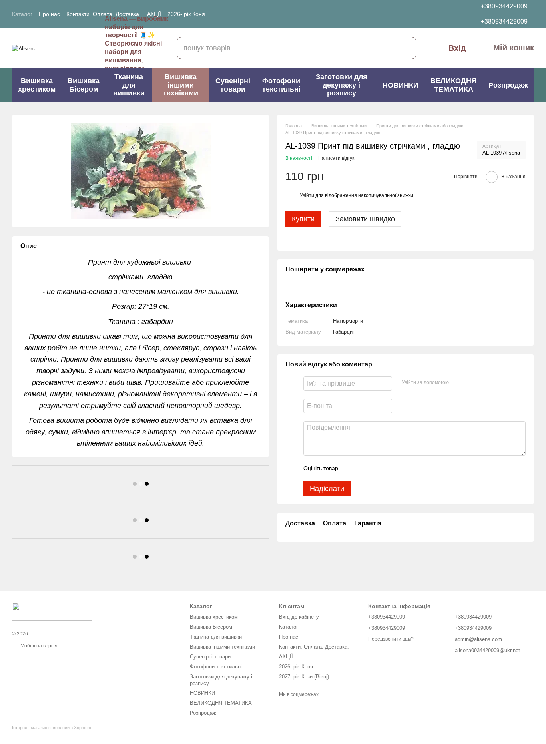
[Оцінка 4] (389, 468)
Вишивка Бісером (84, 85)
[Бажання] (424, 14)
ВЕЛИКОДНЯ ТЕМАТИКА (453, 85)
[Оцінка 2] (364, 468)
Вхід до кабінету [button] (299, 617)
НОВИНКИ (400, 85)
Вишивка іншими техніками (180, 85)
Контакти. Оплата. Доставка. (103, 14)
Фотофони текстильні (281, 85)
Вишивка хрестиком (37, 85)
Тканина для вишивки (129, 85)
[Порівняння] (442, 14)
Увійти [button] (307, 195)
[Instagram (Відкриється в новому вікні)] (272, 14)
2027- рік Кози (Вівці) (304, 677)
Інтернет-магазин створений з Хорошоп (52, 727)
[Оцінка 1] (351, 468)
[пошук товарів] (405, 48)
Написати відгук (336, 158)
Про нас (49, 14)
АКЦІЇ (154, 14)
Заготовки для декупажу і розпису (341, 85)
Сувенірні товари (232, 85)
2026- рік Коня (186, 14)
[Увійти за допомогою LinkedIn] (483, 383)
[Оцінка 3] (377, 468)
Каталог (22, 14)
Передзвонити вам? (391, 639)
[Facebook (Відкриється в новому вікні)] (282, 14)
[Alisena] (52, 611)
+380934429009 (504, 6)
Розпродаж (508, 85)
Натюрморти (348, 321)
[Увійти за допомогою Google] (470, 383)
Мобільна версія (38, 646)
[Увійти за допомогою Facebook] (457, 383)
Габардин (344, 332)
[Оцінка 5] (402, 468)
